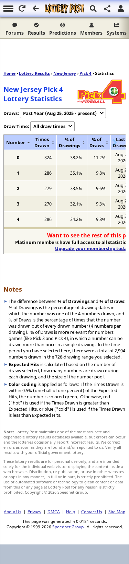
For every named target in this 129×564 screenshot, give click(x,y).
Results (36, 33)
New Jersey (64, 73)
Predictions (62, 33)
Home (9, 73)
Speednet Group (68, 526)
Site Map (116, 511)
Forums (15, 33)
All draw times (49, 126)
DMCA (53, 511)
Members (91, 33)
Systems (117, 33)
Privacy (34, 511)
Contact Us (91, 511)
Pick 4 (85, 73)
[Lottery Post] (64, 8)
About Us (12, 511)
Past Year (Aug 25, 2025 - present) (60, 113)
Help (70, 511)
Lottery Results (34, 73)
